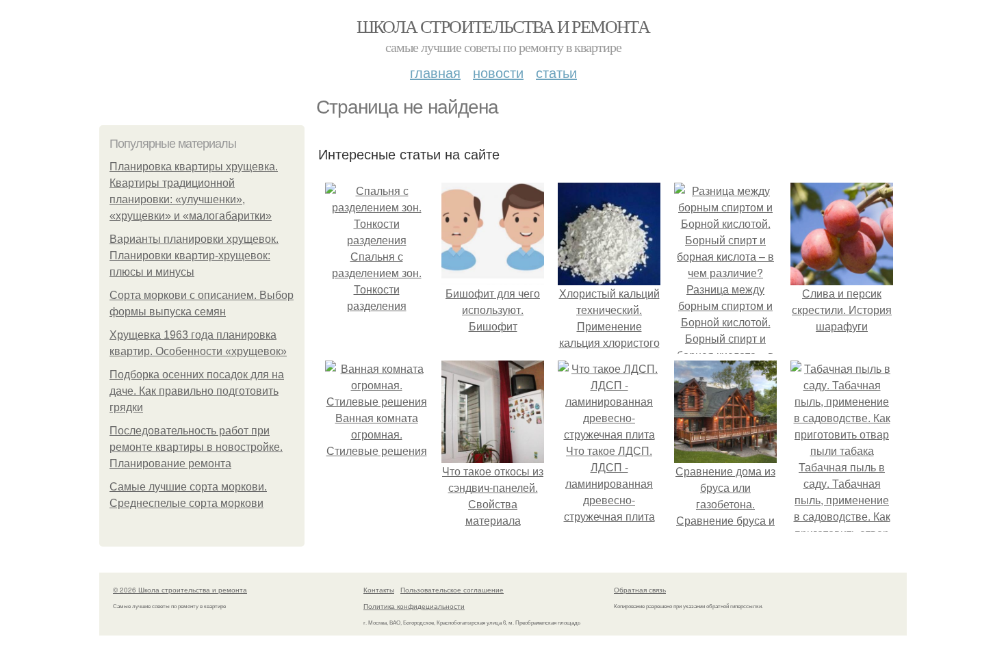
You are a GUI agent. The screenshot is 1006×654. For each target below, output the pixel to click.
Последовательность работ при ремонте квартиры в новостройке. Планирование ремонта (196, 447)
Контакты (378, 589)
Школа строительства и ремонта (503, 26)
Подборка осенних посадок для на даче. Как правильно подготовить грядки (196, 391)
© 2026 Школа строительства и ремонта (180, 589)
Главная (435, 72)
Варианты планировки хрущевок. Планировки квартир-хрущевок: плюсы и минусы (194, 255)
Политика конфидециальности (414, 606)
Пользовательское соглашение (452, 589)
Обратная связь (640, 589)
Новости (498, 72)
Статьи (556, 72)
